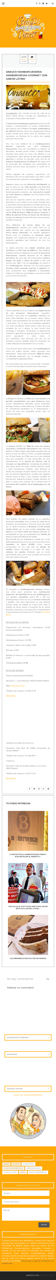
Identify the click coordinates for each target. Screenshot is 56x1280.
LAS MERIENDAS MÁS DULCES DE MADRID (28, 958)
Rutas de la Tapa (10, 1172)
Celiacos (16, 1164)
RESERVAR (10, 696)
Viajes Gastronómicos (38, 1172)
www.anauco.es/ (18, 686)
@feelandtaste (46, 1275)
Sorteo (23, 1172)
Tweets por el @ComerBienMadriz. (28, 1095)
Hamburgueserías (33, 1168)
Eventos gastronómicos (13, 1168)
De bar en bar (28, 1164)
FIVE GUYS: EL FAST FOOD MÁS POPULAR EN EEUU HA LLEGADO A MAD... (28, 907)
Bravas (6, 1164)
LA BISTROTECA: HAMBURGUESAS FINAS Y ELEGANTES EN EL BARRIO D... (28, 855)
